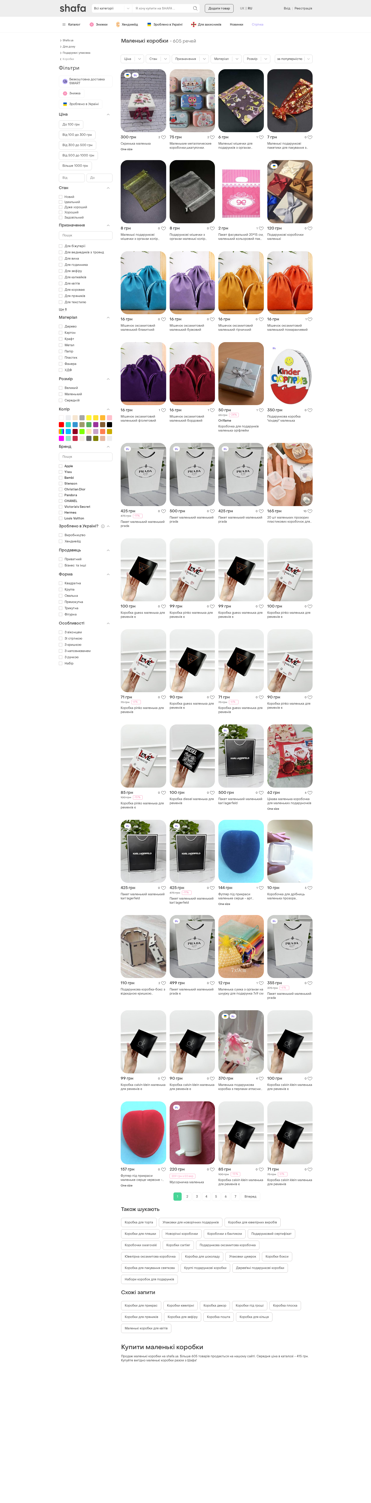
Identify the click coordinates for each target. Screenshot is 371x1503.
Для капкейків (75, 277)
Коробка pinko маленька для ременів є (191, 615)
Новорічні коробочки (182, 1234)
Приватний (73, 559)
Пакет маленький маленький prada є (192, 991)
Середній (72, 400)
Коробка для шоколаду (202, 1257)
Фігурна (71, 614)
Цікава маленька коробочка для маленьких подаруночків (289, 801)
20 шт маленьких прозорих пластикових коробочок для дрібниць (288, 520)
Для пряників (75, 296)
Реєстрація (303, 8)
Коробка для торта (139, 1222)
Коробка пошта (218, 1317)
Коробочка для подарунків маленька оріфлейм (238, 428)
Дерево (71, 326)
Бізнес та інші (75, 565)
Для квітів (72, 284)
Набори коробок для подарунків (149, 1279)
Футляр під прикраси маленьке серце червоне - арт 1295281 (141, 1178)
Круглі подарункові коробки (205, 1268)
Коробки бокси (277, 1257)
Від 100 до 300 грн (77, 135)
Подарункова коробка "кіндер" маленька (284, 419)
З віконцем (73, 632)
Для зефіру (73, 271)
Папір (69, 351)
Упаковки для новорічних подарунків (191, 1222)
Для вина (72, 259)
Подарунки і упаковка (76, 53)
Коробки (68, 59)
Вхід (287, 8)
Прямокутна (74, 602)
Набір (69, 663)
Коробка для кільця (254, 1317)
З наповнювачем (78, 651)
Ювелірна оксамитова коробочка (150, 1257)
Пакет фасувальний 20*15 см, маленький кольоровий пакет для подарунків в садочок (241, 237)
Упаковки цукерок (242, 1257)
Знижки (102, 25)
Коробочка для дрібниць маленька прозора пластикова (286, 896)
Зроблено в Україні (168, 25)
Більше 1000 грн (75, 166)
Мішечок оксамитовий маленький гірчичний (235, 328)
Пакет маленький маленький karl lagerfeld (240, 801)
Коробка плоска (285, 1306)
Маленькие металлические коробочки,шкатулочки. (190, 146)
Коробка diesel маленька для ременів (192, 801)
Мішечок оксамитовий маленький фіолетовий (138, 419)
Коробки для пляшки (140, 1234)
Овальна (71, 596)
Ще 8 (63, 310)
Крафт (69, 339)
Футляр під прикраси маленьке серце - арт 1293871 (235, 896)
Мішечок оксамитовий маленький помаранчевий (287, 328)
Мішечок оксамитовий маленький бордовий (187, 419)
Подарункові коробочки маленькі (285, 237)
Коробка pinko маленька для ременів (142, 710)
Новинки (236, 25)
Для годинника (76, 265)
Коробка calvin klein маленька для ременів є (143, 1087)
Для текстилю (75, 302)
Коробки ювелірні (180, 1306)
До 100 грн (71, 124)
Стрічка (257, 25)
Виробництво (75, 535)
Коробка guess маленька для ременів (240, 710)
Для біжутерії (75, 246)
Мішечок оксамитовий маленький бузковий (187, 328)
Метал (70, 345)
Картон (70, 333)
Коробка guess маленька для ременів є (143, 615)
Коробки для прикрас (141, 1306)
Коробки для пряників (141, 1317)
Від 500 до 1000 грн (78, 155)
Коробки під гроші (250, 1306)
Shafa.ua (68, 40)
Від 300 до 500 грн (77, 145)
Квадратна (73, 583)
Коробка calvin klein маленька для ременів (289, 1182)
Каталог (74, 25)
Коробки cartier (178, 1245)
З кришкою (73, 645)
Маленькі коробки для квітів (146, 1328)
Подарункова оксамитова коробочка (228, 1245)
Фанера (71, 364)
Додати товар (219, 8)
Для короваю (75, 290)
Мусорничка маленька (187, 1182)
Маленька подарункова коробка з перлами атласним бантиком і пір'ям (240, 1087)
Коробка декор (215, 1306)
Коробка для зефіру (183, 1317)
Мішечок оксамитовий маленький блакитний (138, 328)
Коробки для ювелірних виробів (252, 1222)
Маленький (73, 394)
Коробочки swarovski (141, 1245)
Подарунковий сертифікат (271, 1234)
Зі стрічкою (73, 639)
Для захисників (209, 25)
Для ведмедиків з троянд (84, 252)
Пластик (71, 358)
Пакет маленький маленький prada (143, 524)
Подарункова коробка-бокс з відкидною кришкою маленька (143, 991)
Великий (71, 388)
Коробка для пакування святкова (150, 1268)
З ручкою (72, 657)
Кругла (70, 590)
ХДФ (68, 370)
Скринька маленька (136, 144)
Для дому (69, 46)
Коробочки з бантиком (224, 1234)
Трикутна (71, 608)
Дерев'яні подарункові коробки (260, 1268)
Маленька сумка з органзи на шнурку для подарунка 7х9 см (240, 991)
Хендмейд (130, 25)
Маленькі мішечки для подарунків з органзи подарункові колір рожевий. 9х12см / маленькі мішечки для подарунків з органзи (239, 146)
